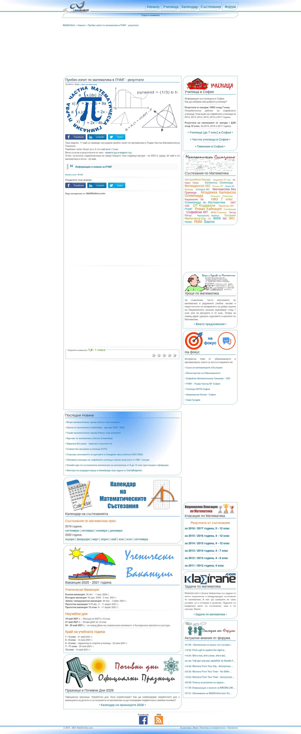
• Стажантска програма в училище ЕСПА (86, 448)
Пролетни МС (226, 205)
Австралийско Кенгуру (198, 179)
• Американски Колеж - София (200, 394)
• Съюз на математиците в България (203, 367)
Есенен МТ (218, 186)
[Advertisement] (150, 52)
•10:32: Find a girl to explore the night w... (205, 650)
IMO (232, 218)
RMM (198, 221)
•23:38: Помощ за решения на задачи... (205, 682)
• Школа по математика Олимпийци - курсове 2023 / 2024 (95, 427)
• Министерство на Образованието (202, 372)
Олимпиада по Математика (205, 202)
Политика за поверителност (213, 727)
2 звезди (159, 355)
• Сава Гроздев (192, 399)
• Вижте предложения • (210, 324)
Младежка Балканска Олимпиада (210, 194)
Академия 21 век (222, 179)
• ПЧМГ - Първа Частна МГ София (202, 383)
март (95, 539)
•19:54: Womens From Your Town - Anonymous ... (210, 676)
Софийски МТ (197, 211)
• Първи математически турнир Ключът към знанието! (93, 432)
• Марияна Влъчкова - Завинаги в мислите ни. (89, 443)
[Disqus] (122, 306)
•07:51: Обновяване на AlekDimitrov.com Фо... (208, 693)
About (195, 727)
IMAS (217, 218)
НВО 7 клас (222, 198)
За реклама (185, 727)
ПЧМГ (189, 209)
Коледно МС (203, 189)
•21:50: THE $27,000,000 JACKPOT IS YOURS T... (210, 660)
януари (69, 539)
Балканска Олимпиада (219, 182)
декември (116, 530)
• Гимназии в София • (210, 146)
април (105, 539)
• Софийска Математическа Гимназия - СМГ (207, 378)
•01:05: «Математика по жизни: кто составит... (208, 644)
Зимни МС (229, 186)
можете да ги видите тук (118, 152)
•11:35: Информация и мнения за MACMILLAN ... (210, 687)
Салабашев (230, 209)
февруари (83, 539)
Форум (230, 6)
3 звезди (164, 355)
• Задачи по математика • (210, 614)
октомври (88, 530)
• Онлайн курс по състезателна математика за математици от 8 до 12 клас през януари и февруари (117, 464)
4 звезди (169, 355)
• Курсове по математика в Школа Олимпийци (89, 438)
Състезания (211, 6)
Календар (190, 6)
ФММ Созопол (219, 212)
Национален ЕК (194, 199)
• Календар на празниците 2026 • (122, 704)
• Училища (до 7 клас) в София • (210, 132)
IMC (225, 218)
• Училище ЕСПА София (197, 388)
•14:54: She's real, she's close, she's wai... (206, 655)
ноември (101, 530)
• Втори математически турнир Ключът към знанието (92, 422)
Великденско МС (198, 185)
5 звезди (174, 355)
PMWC (188, 221)
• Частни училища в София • (210, 139)
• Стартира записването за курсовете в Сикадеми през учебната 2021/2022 (104, 454)
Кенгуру (189, 189)
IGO (209, 218)
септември (72, 530)
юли (129, 539)
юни (121, 539)
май (113, 539)
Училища (170, 6)
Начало (153, 6)
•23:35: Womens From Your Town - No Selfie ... (208, 671)
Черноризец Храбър (208, 215)
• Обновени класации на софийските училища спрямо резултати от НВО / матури (107, 459)
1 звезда (153, 355)
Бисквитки (233, 727)
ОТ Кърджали (204, 205)
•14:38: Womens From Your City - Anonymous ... (209, 666)
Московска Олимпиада (222, 196)
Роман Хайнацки (208, 208)
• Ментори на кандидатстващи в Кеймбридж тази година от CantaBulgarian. (104, 470)
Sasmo (209, 221)
